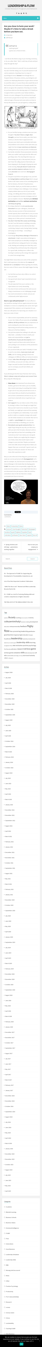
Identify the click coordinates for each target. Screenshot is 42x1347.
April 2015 (8, 1191)
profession (15, 535)
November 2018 (9, 979)
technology (16, 655)
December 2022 (9, 810)
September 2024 (10, 746)
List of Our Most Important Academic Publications (18, 581)
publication (14, 649)
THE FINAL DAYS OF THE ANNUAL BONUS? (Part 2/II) (18, 602)
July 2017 (8, 1059)
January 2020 (9, 937)
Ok (21, 1344)
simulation (17, 653)
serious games (9, 653)
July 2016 (8, 1122)
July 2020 (8, 916)
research (20, 649)
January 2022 (9, 847)
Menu (5, 18)
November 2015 (9, 1159)
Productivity (14, 526)
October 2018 (9, 984)
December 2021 (9, 852)
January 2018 (9, 1027)
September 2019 (10, 942)
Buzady (11, 617)
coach (11, 420)
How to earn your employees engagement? (33, 547)
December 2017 (9, 1032)
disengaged (32, 529)
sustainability (10, 655)
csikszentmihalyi (12, 621)
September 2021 (10, 868)
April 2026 (8, 683)
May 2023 (8, 789)
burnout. (19, 75)
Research (9, 1302)
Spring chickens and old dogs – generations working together (11, 547)
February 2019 (9, 969)
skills (23, 652)
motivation (8, 535)
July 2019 (8, 947)
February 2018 (9, 1022)
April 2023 (8, 794)
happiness (16, 635)
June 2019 (8, 953)
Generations (9, 1244)
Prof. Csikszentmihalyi (12, 1297)
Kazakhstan (7, 639)
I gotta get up (13, 46)
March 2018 (8, 1016)
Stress (21, 526)
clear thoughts (16, 529)
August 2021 (8, 873)
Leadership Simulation (12, 1254)
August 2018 (8, 995)
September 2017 (10, 1048)
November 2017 (9, 1037)
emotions (7, 532)
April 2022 (8, 831)
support (29, 535)
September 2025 (10, 715)
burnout (9, 529)
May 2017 (8, 1069)
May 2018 (8, 1006)
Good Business (10, 1249)
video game (10, 658)
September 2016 (10, 1112)
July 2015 (8, 1175)
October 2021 (9, 863)
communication (24, 617)
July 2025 (8, 725)
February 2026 (9, 693)
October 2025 (9, 709)
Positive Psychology (12, 1286)
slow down (23, 535)
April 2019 (8, 958)
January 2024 (9, 762)
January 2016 (9, 1149)
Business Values (10, 1223)
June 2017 (8, 1064)
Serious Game (10, 1313)
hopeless (24, 532)
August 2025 (8, 720)
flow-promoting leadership (18, 631)
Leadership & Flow (21, 6)
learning (32, 642)
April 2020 (8, 932)
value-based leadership (29, 655)
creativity (31, 618)
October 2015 (9, 1164)
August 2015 (8, 1170)
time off (35, 535)
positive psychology (29, 645)
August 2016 (8, 1117)
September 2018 (10, 990)
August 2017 (8, 1053)
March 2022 (8, 836)
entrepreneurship (15, 626)
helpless (18, 532)
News (7, 1275)
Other (8, 526)
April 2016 (8, 1138)
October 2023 (9, 768)
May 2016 (8, 1133)
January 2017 (9, 1090)
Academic (9, 1207)
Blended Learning (11, 1212)
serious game (30, 648)
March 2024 (8, 752)
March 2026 (8, 688)
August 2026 (8, 672)
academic (6, 617)
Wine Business (10, 1334)
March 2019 (8, 963)
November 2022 (9, 815)
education (6, 626)
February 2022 (9, 842)
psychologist (19, 420)
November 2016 (9, 1101)
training (20, 655)
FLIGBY (6, 466)
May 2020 (8, 926)
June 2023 (8, 783)
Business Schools (11, 1217)
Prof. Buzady (7, 649)
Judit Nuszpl (9, 37)
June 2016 (8, 1127)
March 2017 (8, 1080)
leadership (16, 638)
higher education (24, 635)
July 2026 (8, 678)
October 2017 (9, 1043)
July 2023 (8, 778)
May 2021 (8, 879)
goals (12, 532)
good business (9, 635)
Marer (11, 645)
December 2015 (9, 1154)
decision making (25, 622)
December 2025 (9, 699)
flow (6, 631)
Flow (7, 1238)
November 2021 (9, 858)
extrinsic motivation (30, 201)
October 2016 (9, 1106)
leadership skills (23, 642)
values (6, 658)
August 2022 (8, 826)
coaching (18, 618)
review (8, 1307)
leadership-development (28, 639)
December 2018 (9, 974)
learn (30, 532)
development (34, 622)
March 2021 (8, 884)
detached (24, 529)
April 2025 (8, 736)
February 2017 (9, 1085)
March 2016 (8, 1143)
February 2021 (9, 889)
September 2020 (10, 910)
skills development (29, 653)
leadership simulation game (10, 642)
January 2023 (9, 805)
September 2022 (10, 820)
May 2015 (8, 1186)
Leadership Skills (11, 1260)
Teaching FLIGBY (10, 1328)
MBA (14, 645)
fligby (30, 626)
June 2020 (8, 921)
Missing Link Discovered (13, 1270)
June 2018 (8, 1000)
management (7, 645)
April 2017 (8, 1074)
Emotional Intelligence (12, 1228)
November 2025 (9, 704)
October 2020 (9, 905)
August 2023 (8, 773)
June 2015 (8, 1180)
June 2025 (8, 730)
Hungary (31, 635)
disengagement (28, 459)
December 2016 (9, 1096)
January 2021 (9, 895)
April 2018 (8, 1011)
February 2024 (9, 757)
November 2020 (9, 900)
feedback (23, 626)
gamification (31, 631)
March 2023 (8, 799)
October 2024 (9, 741)
